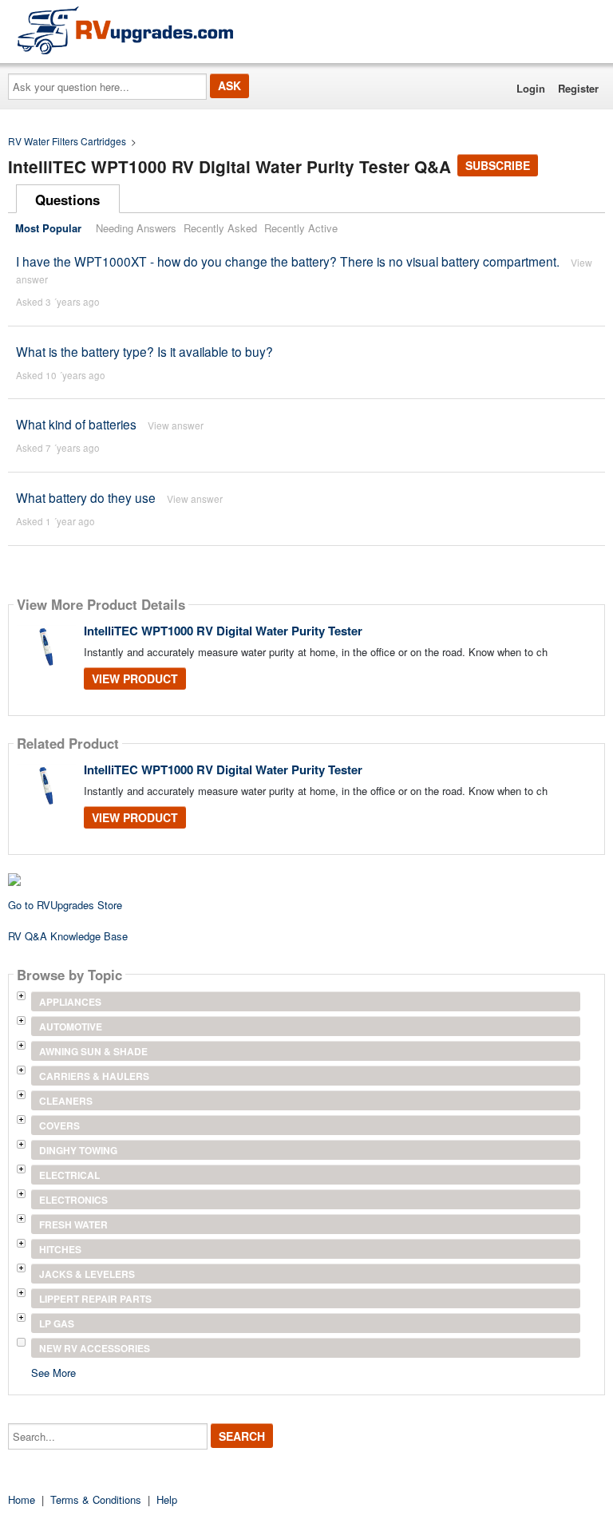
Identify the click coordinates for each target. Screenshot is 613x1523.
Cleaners (66, 1101)
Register (578, 88)
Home (21, 1499)
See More (53, 1372)
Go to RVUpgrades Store (65, 904)
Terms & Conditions (95, 1499)
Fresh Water (73, 1224)
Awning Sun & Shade (93, 1051)
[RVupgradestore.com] (125, 30)
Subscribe (497, 165)
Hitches (60, 1249)
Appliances (70, 1002)
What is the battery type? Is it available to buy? (144, 351)
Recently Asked (220, 227)
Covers (59, 1125)
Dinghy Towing (78, 1150)
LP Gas (56, 1323)
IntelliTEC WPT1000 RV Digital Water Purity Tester (223, 630)
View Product (135, 678)
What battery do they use (86, 497)
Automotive (70, 1026)
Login (530, 88)
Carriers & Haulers (94, 1076)
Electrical (69, 1175)
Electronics (73, 1200)
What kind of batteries (76, 424)
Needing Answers (136, 227)
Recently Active (301, 227)
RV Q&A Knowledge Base (68, 935)
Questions (67, 199)
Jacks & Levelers (87, 1274)
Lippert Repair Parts (95, 1299)
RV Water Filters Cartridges (67, 141)
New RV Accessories (94, 1348)
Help (166, 1499)
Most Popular (48, 227)
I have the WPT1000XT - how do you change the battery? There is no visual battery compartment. (288, 261)
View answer (176, 425)
